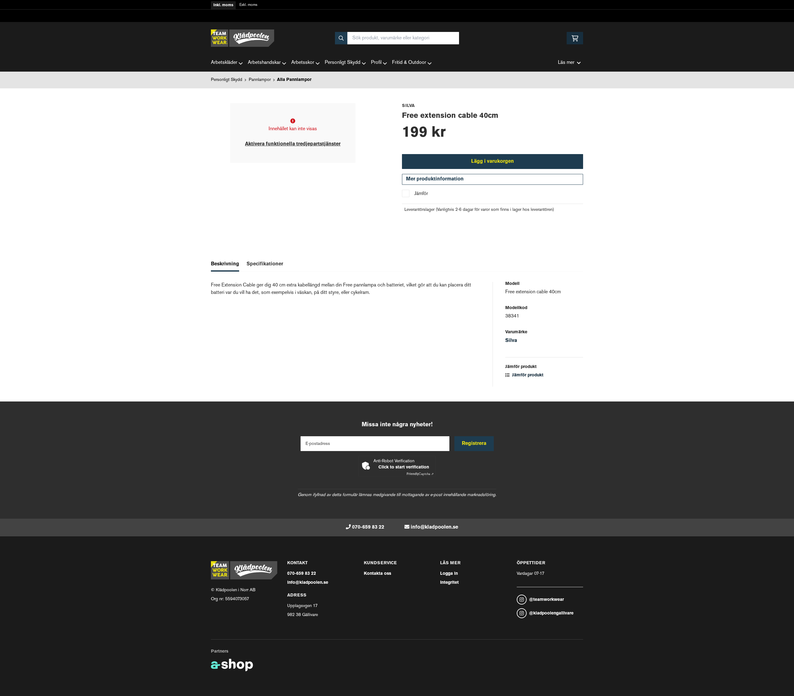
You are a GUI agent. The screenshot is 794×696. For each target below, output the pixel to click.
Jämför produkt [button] (527, 375)
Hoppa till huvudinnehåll (394, 8)
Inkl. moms (223, 5)
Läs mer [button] (566, 62)
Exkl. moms (248, 5)
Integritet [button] (449, 583)
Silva (511, 341)
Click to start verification (403, 467)
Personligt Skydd (342, 62)
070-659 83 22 (368, 527)
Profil (376, 62)
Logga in (449, 574)
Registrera (474, 443)
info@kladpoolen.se (434, 527)
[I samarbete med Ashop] (232, 665)
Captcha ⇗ (420, 474)
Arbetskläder (224, 62)
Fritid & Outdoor (409, 62)
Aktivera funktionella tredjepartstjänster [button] (293, 144)
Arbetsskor (302, 62)
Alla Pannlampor (294, 80)
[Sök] (341, 38)
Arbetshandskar (264, 62)
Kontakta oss (377, 574)
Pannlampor (260, 80)
